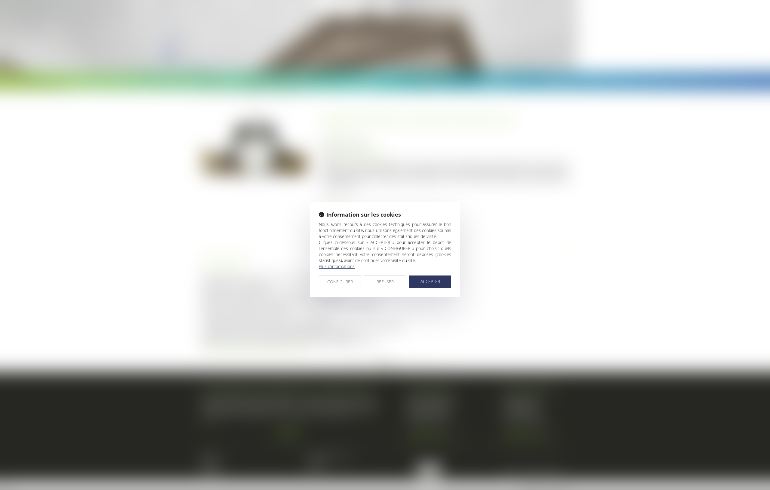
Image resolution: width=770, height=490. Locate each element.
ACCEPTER (430, 281)
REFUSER (385, 282)
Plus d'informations (337, 266)
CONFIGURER (340, 282)
